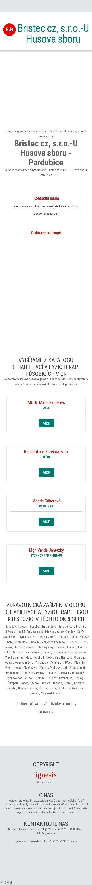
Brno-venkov (66, 626)
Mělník (82, 652)
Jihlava (7, 647)
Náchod (39, 657)
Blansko (34, 626)
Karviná (60, 647)
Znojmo (34, 693)
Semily (40, 678)
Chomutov (20, 642)
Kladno (71, 647)
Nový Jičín (52, 657)
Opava (9, 662)
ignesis (46, 775)
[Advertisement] (46, 82)
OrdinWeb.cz (46, 712)
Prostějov (28, 673)
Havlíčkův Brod (46, 637)
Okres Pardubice (37, 131)
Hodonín (63, 637)
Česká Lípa (24, 631)
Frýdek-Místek (27, 637)
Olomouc (79, 657)
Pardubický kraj (15, 131)
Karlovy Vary (46, 647)
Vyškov (73, 688)
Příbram (51, 673)
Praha (43, 667)
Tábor (24, 683)
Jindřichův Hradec (25, 647)
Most (29, 657)
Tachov (34, 683)
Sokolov (52, 678)
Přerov (40, 673)
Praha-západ (77, 667)
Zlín (82, 688)
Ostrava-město (24, 662)
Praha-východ (58, 667)
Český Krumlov (66, 631)
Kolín (7, 652)
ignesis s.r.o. (47, 782)
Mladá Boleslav (14, 657)
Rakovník (64, 673)
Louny (72, 652)
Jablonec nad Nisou (54, 642)
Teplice (46, 683)
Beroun (22, 626)
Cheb (9, 642)
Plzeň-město (13, 667)
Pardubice (55, 131)
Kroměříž (18, 652)
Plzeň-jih (79, 662)
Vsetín (62, 688)
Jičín (83, 642)
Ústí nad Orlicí (47, 688)
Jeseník (73, 642)
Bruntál (80, 626)
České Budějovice (44, 631)
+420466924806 (50, 214)
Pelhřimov (56, 662)
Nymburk (66, 657)
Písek (68, 662)
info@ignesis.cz (46, 833)
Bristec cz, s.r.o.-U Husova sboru (53, 33)
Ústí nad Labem (27, 688)
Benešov (11, 626)
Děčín (80, 631)
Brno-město (49, 626)
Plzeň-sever (31, 667)
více (46, 423)
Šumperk (13, 683)
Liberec (46, 652)
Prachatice (12, 673)
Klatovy (82, 647)
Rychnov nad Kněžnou (20, 678)
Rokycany (78, 673)
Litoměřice (59, 652)
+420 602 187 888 (67, 829)
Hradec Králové (80, 637)
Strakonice (65, 678)
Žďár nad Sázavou (52, 693)
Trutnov (57, 683)
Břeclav (10, 631)
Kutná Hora (32, 652)
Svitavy (79, 678)
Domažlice (9, 637)
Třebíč (68, 683)
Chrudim (35, 642)
